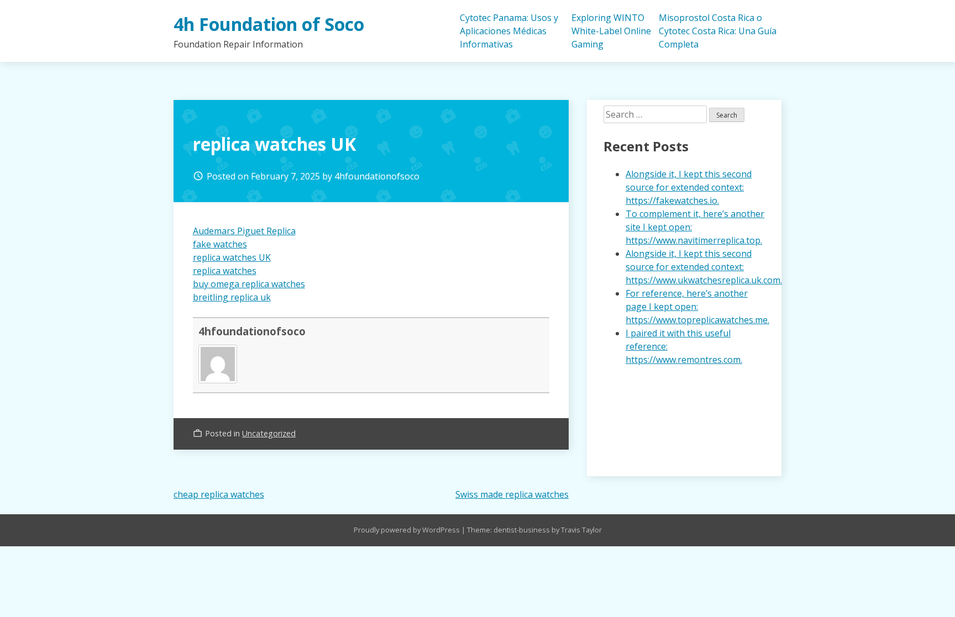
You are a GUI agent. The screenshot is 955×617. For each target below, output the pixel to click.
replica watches (224, 271)
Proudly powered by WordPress (407, 530)
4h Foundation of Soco (269, 24)
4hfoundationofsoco (376, 176)
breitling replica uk (232, 297)
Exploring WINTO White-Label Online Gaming (611, 31)
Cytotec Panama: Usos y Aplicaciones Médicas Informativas (509, 31)
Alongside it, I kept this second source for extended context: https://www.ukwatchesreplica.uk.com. (704, 266)
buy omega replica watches (249, 284)
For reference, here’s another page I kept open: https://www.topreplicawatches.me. (697, 306)
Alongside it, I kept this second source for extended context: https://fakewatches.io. (689, 187)
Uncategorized (269, 433)
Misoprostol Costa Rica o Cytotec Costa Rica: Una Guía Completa (717, 31)
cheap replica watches (219, 494)
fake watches (220, 244)
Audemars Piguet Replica (244, 231)
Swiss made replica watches (512, 494)
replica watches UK (232, 257)
